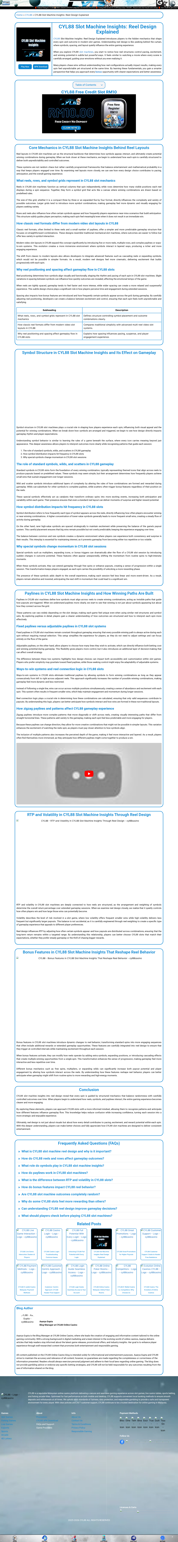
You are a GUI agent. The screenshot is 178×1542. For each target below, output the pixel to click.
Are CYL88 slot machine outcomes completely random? (61, 1194)
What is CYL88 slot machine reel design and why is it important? (66, 1151)
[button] (89, 1151)
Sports (4, 1431)
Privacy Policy (78, 1427)
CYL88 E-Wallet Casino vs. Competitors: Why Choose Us (126, 1290)
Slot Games (7, 1417)
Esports (5, 1427)
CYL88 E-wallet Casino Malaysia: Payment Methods (26, 1290)
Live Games (7, 1424)
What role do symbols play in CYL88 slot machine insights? (63, 1165)
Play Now (25, 67)
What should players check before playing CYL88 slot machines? (67, 1216)
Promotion (41, 1417)
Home (19, 15)
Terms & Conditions (81, 1424)
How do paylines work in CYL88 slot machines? (55, 1173)
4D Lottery (6, 1438)
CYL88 (28, 15)
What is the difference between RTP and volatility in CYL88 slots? (67, 1180)
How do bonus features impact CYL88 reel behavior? (59, 1187)
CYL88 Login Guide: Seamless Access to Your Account (76, 1290)
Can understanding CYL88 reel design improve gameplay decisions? (69, 1208)
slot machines (86, 52)
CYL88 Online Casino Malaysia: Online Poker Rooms (101, 1290)
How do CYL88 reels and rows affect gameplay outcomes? (63, 1158)
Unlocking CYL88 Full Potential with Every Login (77, 1254)
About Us (76, 1417)
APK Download (40, 67)
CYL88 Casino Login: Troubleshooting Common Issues (51, 1254)
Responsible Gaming (82, 1431)
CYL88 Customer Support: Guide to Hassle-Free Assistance (151, 1254)
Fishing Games (8, 1420)
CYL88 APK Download (47, 1420)
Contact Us (77, 1420)
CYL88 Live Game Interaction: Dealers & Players (27, 1254)
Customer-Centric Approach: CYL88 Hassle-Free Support (51, 1290)
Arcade (4, 1435)
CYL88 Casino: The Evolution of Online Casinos (151, 1290)
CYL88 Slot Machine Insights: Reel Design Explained (101, 1254)
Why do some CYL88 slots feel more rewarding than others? (64, 1201)
